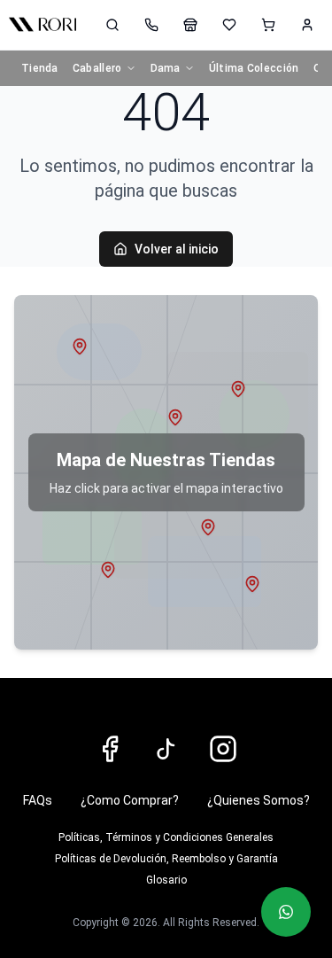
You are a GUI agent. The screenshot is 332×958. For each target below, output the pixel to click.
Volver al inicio (177, 249)
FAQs (37, 800)
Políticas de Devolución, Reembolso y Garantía (166, 859)
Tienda (39, 68)
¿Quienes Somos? (258, 800)
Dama (166, 68)
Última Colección (254, 68)
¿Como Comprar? (130, 800)
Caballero (97, 68)
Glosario (166, 880)
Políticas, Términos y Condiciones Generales (166, 837)
